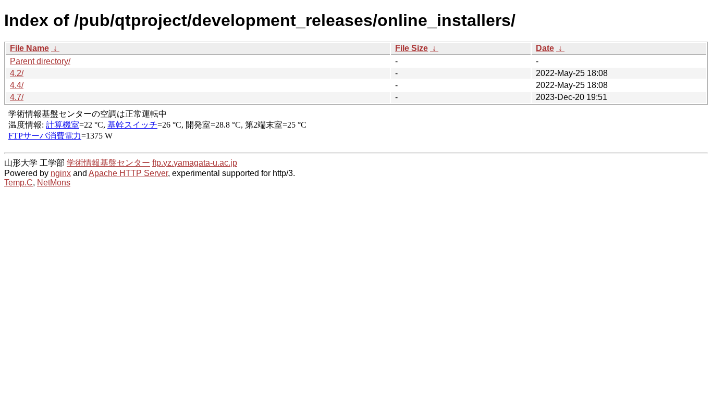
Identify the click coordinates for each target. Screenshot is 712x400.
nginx (61, 173)
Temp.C (18, 182)
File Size (411, 48)
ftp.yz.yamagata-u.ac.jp (194, 162)
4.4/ (16, 85)
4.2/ (16, 73)
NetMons (53, 182)
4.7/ (16, 97)
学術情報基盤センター (108, 162)
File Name (29, 48)
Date (545, 48)
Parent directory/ (40, 61)
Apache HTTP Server (128, 173)
